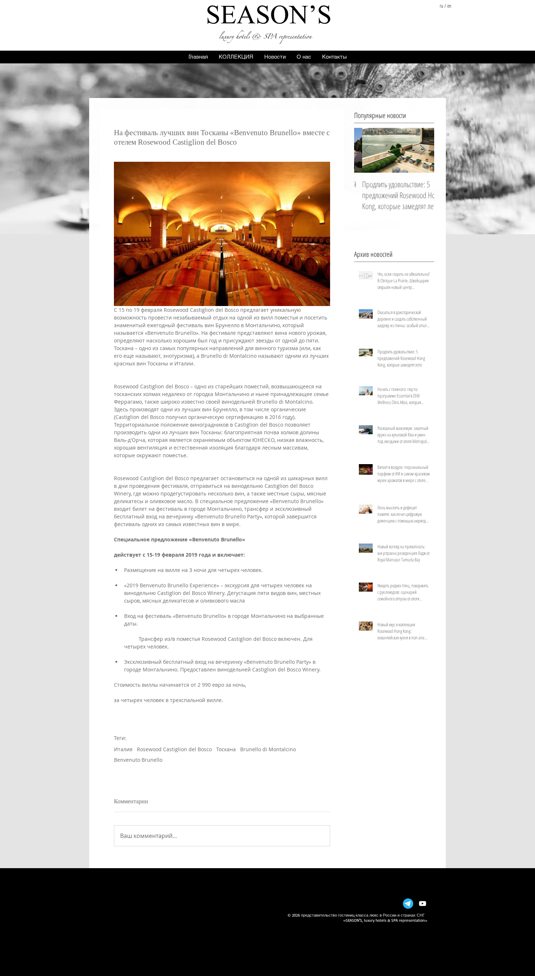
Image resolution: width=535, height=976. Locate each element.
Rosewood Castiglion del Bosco (174, 749)
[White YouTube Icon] (422, 903)
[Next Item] (422, 150)
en (449, 5)
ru (441, 5)
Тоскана (226, 749)
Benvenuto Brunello (138, 760)
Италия (123, 749)
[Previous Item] (365, 150)
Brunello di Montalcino (268, 749)
